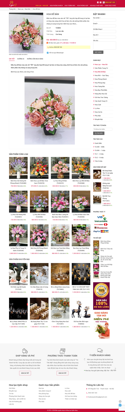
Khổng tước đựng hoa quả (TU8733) (107, 186)
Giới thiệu (12, 388)
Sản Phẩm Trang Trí (101, 68)
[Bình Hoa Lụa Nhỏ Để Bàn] (81, 168)
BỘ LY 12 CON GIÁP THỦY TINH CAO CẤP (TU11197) (81, 288)
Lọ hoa (67, 388)
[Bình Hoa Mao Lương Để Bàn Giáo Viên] (60, 202)
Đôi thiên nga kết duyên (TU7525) (18, 288)
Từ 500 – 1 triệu (100, 150)
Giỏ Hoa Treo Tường (101, 97)
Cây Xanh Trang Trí (101, 101)
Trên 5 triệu (98, 161)
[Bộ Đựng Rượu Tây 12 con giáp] (39, 309)
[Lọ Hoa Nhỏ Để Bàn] (39, 202)
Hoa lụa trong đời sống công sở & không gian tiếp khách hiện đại (106, 274)
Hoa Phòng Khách (56, 5)
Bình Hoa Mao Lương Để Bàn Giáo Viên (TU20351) (60, 216)
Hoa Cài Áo (98, 112)
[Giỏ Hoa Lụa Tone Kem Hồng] (60, 235)
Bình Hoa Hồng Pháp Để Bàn (105, 242)
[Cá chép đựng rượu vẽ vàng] (39, 274)
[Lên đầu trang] (120, 401)
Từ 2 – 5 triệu (99, 157)
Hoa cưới (68, 391)
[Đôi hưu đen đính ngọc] (81, 309)
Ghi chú (95, 40)
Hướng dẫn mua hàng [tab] (35, 59)
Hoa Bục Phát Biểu (96, 5)
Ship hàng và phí (25, 355)
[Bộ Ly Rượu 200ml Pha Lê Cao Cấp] (18, 309)
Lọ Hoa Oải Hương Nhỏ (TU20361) (18, 216)
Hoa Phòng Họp (82, 5)
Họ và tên (96, 18)
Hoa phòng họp (44, 393)
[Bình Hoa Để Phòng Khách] (39, 235)
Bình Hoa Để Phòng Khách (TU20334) (39, 249)
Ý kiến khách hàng (99, 355)
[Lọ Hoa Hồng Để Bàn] (60, 168)
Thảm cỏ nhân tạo (71, 399)
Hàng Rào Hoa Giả (101, 94)
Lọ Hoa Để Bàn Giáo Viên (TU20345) (81, 216)
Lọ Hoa (97, 108)
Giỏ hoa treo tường (71, 396)
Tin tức (11, 393)
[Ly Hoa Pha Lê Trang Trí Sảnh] (18, 235)
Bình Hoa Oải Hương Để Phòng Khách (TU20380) (18, 182)
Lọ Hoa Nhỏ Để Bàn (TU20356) (39, 216)
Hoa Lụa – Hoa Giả (42, 5)
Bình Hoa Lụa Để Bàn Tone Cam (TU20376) (39, 182)
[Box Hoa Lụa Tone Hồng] (81, 235)
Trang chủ (12, 9)
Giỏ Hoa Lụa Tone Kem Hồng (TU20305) (60, 249)
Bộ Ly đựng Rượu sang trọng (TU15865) (60, 288)
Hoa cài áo (42, 399)
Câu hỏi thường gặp (15, 401)
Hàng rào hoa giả (44, 396)
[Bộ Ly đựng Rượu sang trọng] (60, 274)
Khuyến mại (13, 391)
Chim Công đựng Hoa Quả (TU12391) (60, 323)
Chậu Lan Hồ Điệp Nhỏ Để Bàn (106, 265)
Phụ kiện (41, 401)
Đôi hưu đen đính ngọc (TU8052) (81, 323)
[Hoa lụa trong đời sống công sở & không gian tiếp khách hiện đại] (96, 275)
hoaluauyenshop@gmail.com (97, 397)
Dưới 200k (98, 143)
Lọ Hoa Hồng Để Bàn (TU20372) (60, 182)
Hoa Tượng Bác (70, 5)
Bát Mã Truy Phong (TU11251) (106, 198)
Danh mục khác (110, 5)
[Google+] (101, 2)
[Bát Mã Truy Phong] (97, 199)
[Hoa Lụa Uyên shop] (13, 4)
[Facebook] (98, 2)
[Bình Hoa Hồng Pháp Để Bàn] (96, 244)
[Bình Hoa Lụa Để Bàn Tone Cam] (39, 168)
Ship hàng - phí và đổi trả (17, 399)
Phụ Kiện (98, 116)
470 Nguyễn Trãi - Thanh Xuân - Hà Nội (101, 389)
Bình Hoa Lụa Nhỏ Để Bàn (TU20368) (81, 182)
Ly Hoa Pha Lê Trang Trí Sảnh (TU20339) (18, 249)
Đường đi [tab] (20, 59)
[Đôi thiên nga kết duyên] (18, 274)
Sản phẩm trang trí (45, 391)
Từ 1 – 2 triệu (99, 154)
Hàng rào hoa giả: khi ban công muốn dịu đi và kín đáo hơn (107, 258)
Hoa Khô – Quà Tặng (102, 75)
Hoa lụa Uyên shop (72, 410)
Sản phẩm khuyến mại (19, 259)
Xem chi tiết (25, 373)
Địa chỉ (96, 35)
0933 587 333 (58, 47)
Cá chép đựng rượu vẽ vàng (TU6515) (39, 288)
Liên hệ (11, 404)
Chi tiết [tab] (12, 59)
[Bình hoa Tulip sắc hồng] (96, 251)
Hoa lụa (41, 388)
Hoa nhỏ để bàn (70, 393)
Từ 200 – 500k (99, 147)
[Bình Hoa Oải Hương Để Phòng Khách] (18, 168)
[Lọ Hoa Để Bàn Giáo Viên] (81, 202)
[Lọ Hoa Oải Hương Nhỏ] (18, 202)
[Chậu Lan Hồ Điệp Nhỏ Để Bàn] (96, 267)
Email (95, 23)
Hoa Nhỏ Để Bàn (100, 72)
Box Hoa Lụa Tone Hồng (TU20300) (81, 249)
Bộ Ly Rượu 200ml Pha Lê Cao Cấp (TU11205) (18, 323)
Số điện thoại (98, 29)
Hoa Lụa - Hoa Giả (24, 9)
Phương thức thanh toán (62, 355)
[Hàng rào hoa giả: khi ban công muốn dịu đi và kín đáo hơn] (96, 259)
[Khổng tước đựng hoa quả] (97, 187)
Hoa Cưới (98, 105)
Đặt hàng (98, 52)
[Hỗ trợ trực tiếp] (120, 405)
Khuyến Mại (99, 119)
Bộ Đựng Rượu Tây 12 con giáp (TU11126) (39, 323)
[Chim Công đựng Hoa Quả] (60, 309)
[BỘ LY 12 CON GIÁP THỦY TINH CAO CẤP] (81, 274)
